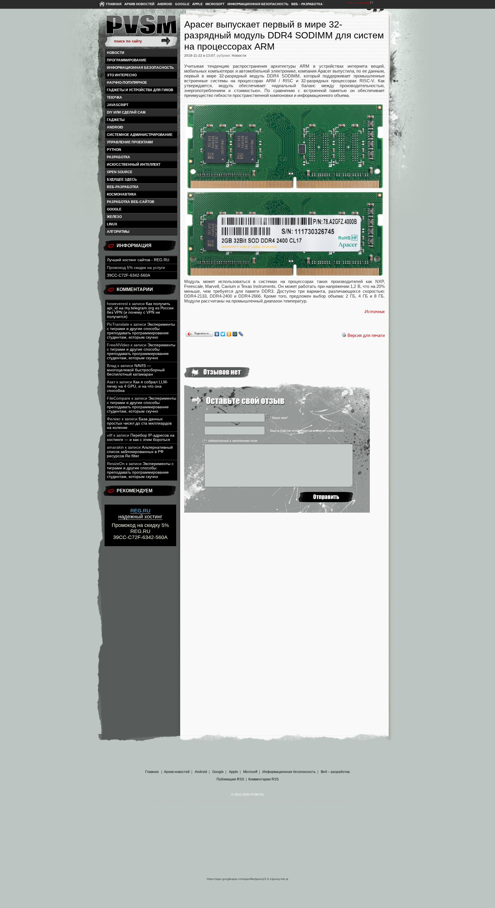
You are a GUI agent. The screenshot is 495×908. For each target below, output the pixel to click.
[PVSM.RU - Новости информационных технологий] (141, 27)
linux (112, 224)
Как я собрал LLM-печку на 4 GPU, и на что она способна (137, 386)
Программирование (126, 60)
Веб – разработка (307, 4)
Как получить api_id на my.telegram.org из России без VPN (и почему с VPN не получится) (140, 310)
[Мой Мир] (235, 334)
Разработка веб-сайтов (130, 202)
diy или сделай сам (126, 112)
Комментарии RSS (263, 779)
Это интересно (122, 75)
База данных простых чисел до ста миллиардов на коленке (139, 423)
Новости (115, 53)
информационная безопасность (140, 68)
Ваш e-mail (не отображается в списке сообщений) (307, 430)
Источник (375, 311)
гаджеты (116, 120)
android (115, 127)
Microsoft (215, 4)
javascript (117, 105)
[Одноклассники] (229, 334)
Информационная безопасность (257, 4)
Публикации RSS (230, 779)
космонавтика (121, 194)
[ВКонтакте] (217, 334)
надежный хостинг (140, 514)
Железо (114, 217)
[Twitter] (223, 334)
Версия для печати (366, 335)
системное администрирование (139, 135)
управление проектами (130, 142)
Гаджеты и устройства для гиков (140, 90)
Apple (197, 4)
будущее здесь (122, 179)
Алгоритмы (118, 232)
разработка (118, 157)
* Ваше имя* (279, 417)
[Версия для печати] (344, 335)
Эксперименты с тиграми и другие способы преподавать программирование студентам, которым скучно (141, 330)
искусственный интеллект (133, 165)
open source (119, 172)
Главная (113, 4)
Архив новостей (139, 4)
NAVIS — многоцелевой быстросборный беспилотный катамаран (136, 370)
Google (182, 4)
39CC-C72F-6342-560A (128, 275)
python (114, 150)
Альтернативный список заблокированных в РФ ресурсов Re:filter (140, 451)
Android (164, 4)
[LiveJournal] (241, 334)
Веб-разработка (123, 187)
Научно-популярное (127, 83)
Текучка (114, 97)
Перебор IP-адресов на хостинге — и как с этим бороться (140, 437)
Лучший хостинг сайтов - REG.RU (138, 260)
